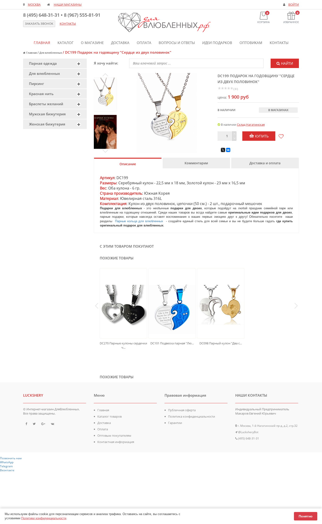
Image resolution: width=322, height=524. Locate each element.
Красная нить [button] (41, 93)
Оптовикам (250, 42)
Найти (287, 63)
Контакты (279, 42)
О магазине (92, 42)
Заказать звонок (39, 24)
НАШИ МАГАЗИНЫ (68, 5)
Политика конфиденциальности (191, 416)
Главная (42, 42)
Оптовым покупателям (114, 435)
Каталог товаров (109, 416)
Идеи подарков (217, 42)
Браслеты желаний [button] (46, 103)
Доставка (120, 42)
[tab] (55, 63)
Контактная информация (115, 442)
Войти (293, 5)
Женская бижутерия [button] (47, 124)
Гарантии (175, 423)
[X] (223, 150)
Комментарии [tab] (196, 163)
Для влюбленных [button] (44, 73)
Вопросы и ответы (177, 42)
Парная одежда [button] (43, 63)
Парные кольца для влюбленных (140, 221)
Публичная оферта (182, 410)
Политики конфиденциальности (43, 518)
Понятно (306, 516)
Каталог (66, 42)
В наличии (226, 110)
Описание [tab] (128, 164)
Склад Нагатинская (251, 124)
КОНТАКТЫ (68, 24)
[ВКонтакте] (228, 150)
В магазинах (278, 110)
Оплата (144, 42)
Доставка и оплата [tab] (265, 163)
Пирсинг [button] (36, 83)
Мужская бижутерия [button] (47, 114)
